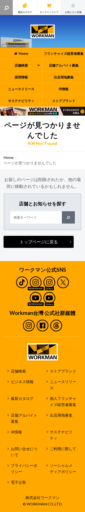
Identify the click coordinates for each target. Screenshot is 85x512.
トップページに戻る (39, 241)
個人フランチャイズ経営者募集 (63, 401)
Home (8, 157)
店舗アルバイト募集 (24, 418)
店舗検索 (18, 371)
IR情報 (16, 432)
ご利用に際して (63, 449)
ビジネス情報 (22, 382)
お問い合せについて (24, 452)
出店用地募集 (61, 415)
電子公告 (18, 482)
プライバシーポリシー (24, 468)
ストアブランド (63, 371)
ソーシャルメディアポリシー (63, 468)
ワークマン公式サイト (42, 31)
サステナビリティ (61, 435)
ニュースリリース (63, 385)
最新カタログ (22, 398)
